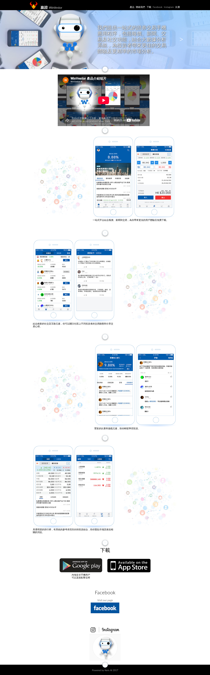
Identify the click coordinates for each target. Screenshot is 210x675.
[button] (30, 39)
